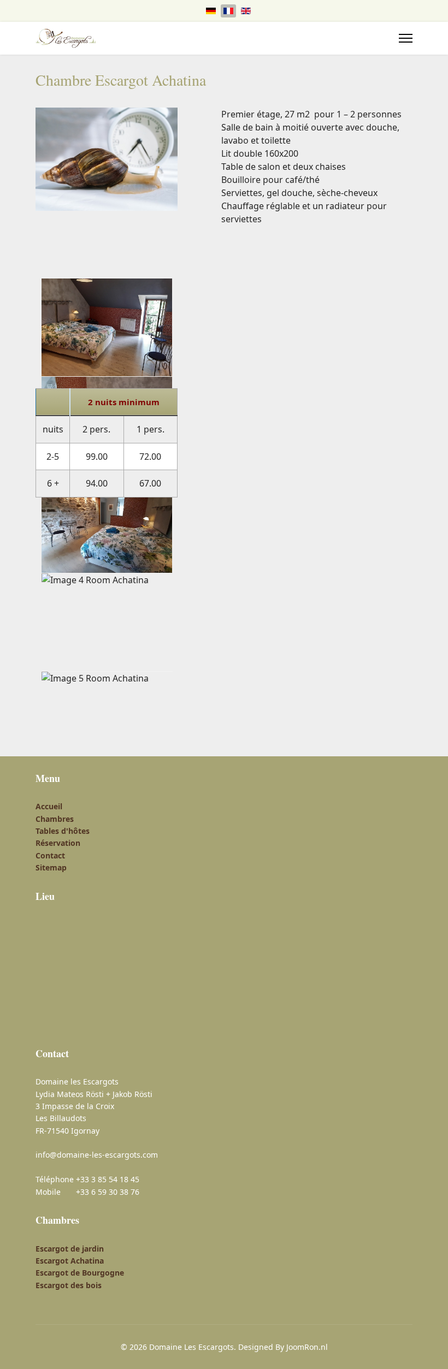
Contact (50, 855)
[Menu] (405, 38)
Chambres (55, 819)
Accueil (49, 806)
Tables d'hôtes (63, 831)
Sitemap (51, 867)
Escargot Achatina (70, 1260)
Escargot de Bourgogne (80, 1272)
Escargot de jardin (70, 1248)
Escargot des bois (69, 1285)
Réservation (58, 843)
